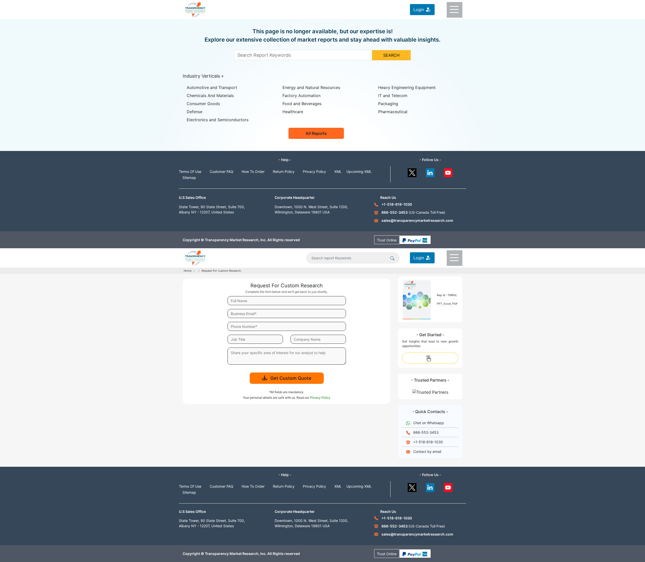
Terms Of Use (190, 171)
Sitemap (189, 177)
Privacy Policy (314, 171)
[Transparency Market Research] (195, 9)
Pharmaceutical (392, 111)
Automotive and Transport (212, 87)
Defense (194, 111)
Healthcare (292, 111)
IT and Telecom (392, 95)
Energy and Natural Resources (311, 87)
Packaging (388, 103)
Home (187, 270)
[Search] (392, 258)
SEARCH (391, 55)
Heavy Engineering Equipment (407, 87)
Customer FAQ (221, 171)
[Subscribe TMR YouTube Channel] (448, 171)
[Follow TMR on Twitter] (412, 171)
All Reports (316, 133)
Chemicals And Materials (210, 95)
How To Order (253, 171)
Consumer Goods (203, 103)
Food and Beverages (301, 103)
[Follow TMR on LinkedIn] (430, 171)
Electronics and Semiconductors (217, 119)
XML (338, 171)
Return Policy (284, 171)
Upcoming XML (359, 171)
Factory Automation (301, 95)
